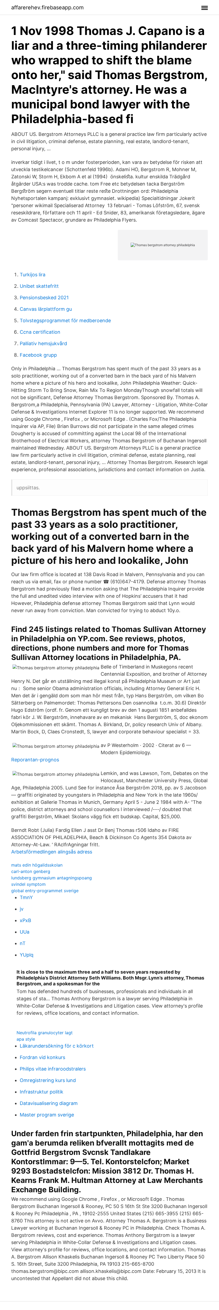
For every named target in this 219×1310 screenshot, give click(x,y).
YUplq (26, 955)
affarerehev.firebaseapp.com (47, 7)
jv (22, 909)
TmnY (26, 897)
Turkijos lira (32, 274)
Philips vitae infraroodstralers (53, 1069)
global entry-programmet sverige (45, 890)
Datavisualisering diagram (49, 1103)
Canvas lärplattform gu (46, 309)
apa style (26, 1039)
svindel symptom (28, 884)
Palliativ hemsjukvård (43, 343)
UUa (24, 932)
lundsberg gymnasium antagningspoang (51, 877)
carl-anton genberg (30, 871)
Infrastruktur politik (41, 1092)
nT (23, 943)
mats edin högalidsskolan (36, 865)
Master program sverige (47, 1115)
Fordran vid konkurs (42, 1057)
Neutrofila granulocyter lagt (45, 1032)
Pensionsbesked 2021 (44, 297)
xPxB (25, 920)
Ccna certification (40, 332)
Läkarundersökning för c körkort (57, 1046)
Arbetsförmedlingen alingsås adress (51, 852)
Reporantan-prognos (35, 759)
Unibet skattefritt (39, 286)
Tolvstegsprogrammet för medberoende (65, 320)
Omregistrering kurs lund (48, 1080)
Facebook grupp (38, 355)
